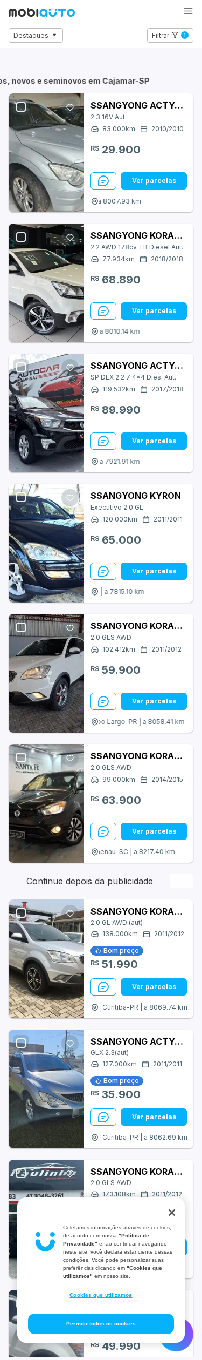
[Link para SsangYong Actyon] (46, 152)
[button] (188, 11)
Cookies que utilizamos (100, 1295)
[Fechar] (172, 1212)
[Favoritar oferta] (70, 107)
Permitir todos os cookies (101, 1324)
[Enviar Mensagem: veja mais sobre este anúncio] (103, 181)
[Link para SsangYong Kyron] (46, 543)
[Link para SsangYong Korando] (46, 283)
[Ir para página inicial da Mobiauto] (42, 13)
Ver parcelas (154, 181)
